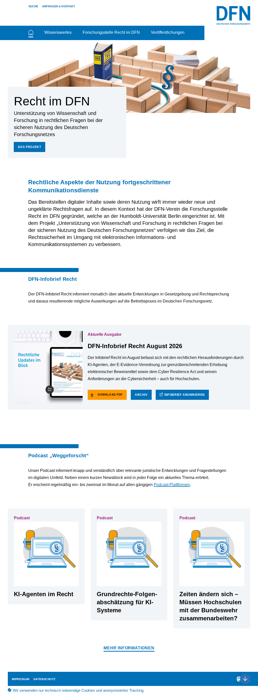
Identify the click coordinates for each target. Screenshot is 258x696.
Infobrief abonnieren (184, 395)
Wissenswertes (58, 32)
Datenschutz (45, 679)
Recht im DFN (233, 15)
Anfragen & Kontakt (58, 6)
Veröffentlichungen (167, 32)
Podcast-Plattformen (172, 484)
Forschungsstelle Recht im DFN (111, 32)
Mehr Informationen (129, 648)
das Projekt (29, 147)
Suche (33, 6)
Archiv (141, 395)
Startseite (30, 34)
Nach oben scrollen (245, 679)
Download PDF (110, 394)
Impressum (20, 679)
